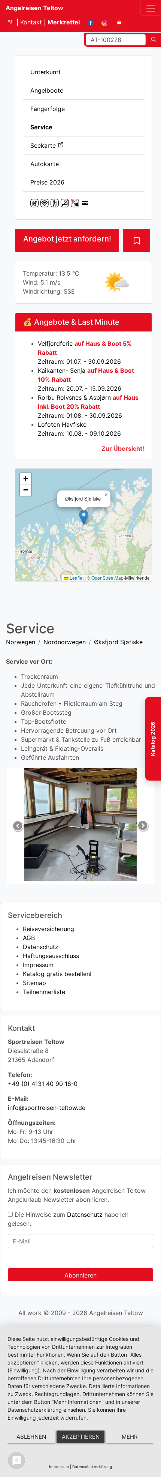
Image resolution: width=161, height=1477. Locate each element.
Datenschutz (40, 947)
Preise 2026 (47, 182)
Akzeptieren (81, 1436)
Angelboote (46, 90)
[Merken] (136, 240)
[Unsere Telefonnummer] (13, 22)
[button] (83, 517)
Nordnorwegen (64, 642)
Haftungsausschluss (51, 956)
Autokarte (44, 164)
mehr (130, 1436)
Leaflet (76, 577)
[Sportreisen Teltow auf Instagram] (102, 22)
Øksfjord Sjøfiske (118, 642)
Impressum (38, 965)
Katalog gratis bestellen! (57, 974)
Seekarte (44, 145)
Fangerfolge (47, 108)
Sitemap (34, 983)
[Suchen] (153, 40)
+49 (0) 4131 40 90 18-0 (43, 1083)
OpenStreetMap (107, 577)
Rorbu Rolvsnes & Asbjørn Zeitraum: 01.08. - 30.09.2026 (88, 406)
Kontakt (32, 22)
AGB (29, 938)
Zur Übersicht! (122, 448)
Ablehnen (31, 1436)
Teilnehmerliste (44, 992)
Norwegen (20, 642)
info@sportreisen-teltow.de (46, 1107)
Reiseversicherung (48, 929)
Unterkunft (45, 72)
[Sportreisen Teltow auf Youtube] (116, 22)
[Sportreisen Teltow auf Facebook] (88, 22)
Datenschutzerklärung (92, 1466)
